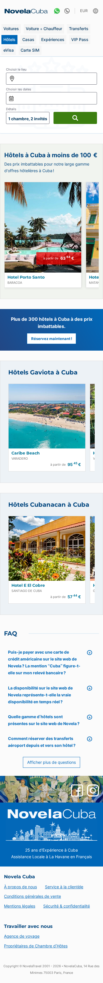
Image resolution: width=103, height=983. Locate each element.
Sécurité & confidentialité (66, 906)
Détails (11, 109)
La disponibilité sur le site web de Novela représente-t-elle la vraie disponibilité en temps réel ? (40, 694)
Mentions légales (19, 906)
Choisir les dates (18, 89)
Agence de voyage (21, 936)
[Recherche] (75, 118)
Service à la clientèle (64, 886)
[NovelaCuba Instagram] (93, 790)
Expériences (52, 39)
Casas (28, 39)
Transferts (78, 28)
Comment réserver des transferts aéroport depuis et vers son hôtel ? (42, 742)
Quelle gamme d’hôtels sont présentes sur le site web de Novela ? (44, 720)
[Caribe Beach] (47, 416)
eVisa (8, 50)
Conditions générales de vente (32, 896)
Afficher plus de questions (51, 762)
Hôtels (9, 39)
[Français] (96, 11)
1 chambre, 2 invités (27, 118)
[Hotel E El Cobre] (47, 548)
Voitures (11, 28)
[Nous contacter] (66, 11)
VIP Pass (79, 39)
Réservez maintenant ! (51, 338)
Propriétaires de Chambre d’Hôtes (36, 945)
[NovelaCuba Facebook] (77, 790)
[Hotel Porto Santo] (43, 227)
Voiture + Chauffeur (44, 28)
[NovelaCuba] (24, 11)
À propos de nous (20, 886)
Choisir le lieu (16, 69)
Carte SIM (30, 50)
